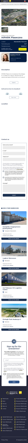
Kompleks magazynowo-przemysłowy (12, 227)
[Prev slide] (2, 18)
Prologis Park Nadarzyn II (12, 319)
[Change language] (25, 1)
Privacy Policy (4, 439)
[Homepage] (9, 1)
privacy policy (20, 169)
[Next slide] (25, 18)
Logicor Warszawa (9, 258)
